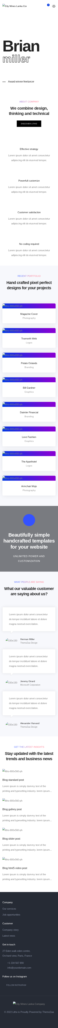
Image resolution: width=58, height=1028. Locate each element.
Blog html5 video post (14, 868)
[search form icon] (41, 6)
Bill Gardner (29, 387)
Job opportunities (11, 914)
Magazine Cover (29, 314)
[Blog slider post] (12, 830)
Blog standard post (13, 780)
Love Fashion (29, 437)
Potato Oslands (29, 363)
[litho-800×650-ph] (24, 308)
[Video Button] (29, 520)
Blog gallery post (12, 809)
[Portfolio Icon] (33, 308)
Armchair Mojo (29, 486)
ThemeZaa (48, 1012)
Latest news (8, 935)
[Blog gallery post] (12, 800)
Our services (9, 908)
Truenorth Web (29, 338)
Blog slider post (11, 838)
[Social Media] (20, 1020)
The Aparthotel (29, 461)
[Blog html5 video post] (12, 859)
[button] (29, 123)
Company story (10, 929)
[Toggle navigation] (54, 6)
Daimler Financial (29, 412)
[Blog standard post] (12, 771)
